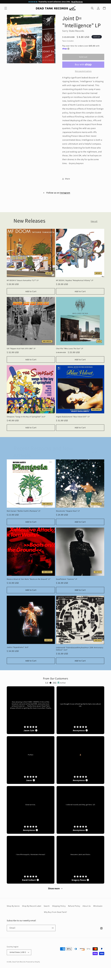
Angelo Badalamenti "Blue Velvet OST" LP (72, 417)
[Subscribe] (52, 928)
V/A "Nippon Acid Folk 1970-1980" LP (21, 349)
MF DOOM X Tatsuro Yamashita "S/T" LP (23, 280)
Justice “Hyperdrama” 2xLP (17, 647)
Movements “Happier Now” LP (68, 511)
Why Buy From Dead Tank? (55, 912)
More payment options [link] (83, 71)
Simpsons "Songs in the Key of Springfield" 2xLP (26, 417)
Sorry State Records (73, 30)
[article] (30, 710)
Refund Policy (74, 906)
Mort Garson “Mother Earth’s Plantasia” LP (23, 511)
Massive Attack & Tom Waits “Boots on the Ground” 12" (28, 579)
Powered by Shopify (33, 962)
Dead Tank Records (19, 962)
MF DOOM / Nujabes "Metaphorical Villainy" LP (74, 280)
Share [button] (67, 178)
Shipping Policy (59, 906)
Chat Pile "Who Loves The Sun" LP (69, 349)
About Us (87, 906)
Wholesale (97, 906)
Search (47, 906)
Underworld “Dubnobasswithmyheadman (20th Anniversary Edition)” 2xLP (79, 649)
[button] (6, 8)
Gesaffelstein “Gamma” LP (66, 579)
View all (94, 221)
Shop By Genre (13, 906)
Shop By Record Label (31, 906)
